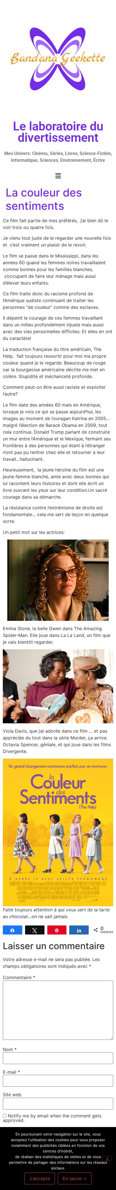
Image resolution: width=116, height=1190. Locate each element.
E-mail (11, 1072)
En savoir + (75, 1178)
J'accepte (39, 1178)
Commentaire (19, 977)
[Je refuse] (107, 1158)
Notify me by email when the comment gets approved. (52, 1118)
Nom (10, 1049)
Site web (12, 1094)
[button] (58, 176)
